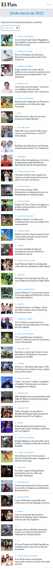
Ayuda (49, 4)
